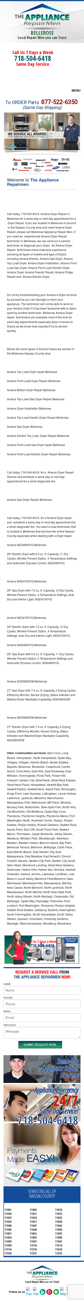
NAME (7, 984)
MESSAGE (10, 1025)
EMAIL (7, 1011)
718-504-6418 (32, 58)
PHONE (8, 997)
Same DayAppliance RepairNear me (60, 1068)
